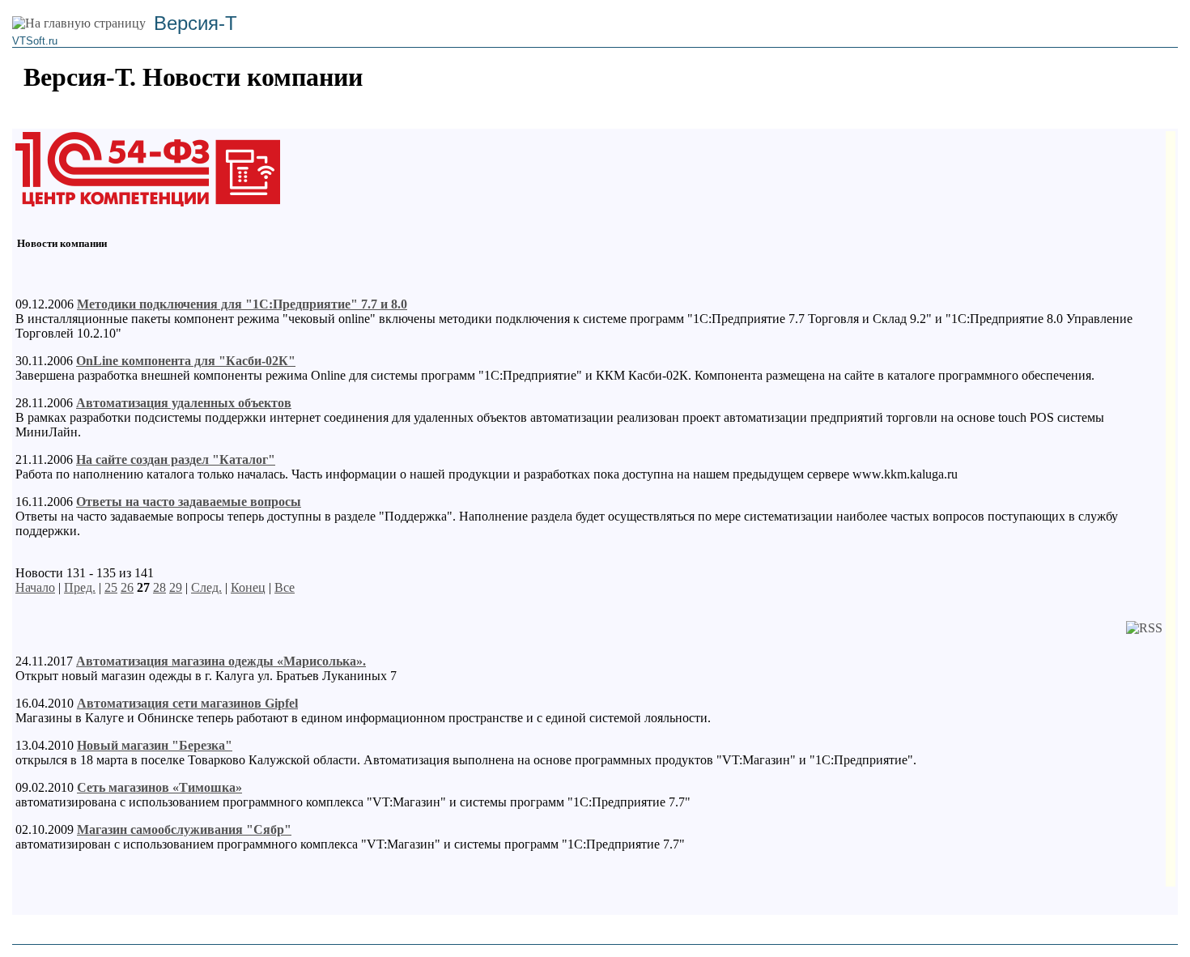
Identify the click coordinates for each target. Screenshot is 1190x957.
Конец (248, 587)
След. (206, 587)
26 (127, 587)
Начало (35, 587)
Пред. (80, 587)
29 (175, 587)
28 (159, 587)
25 (110, 587)
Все (284, 587)
